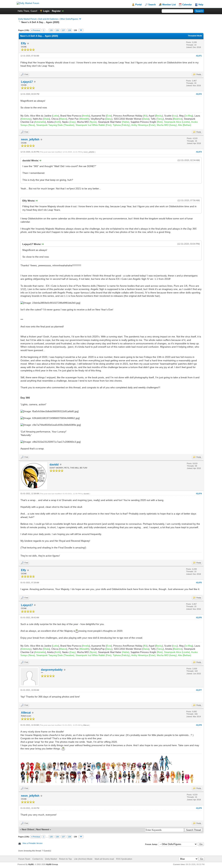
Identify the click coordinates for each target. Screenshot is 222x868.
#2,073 (199, 152)
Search (152, 4)
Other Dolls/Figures (69, 19)
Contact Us (37, 859)
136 (57, 30)
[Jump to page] (81, 30)
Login (46, 11)
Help (200, 4)
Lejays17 (27, 81)
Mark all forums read (104, 859)
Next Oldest (28, 829)
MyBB (31, 864)
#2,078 (199, 725)
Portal (138, 4)
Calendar (187, 4)
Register (56, 11)
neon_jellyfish (30, 139)
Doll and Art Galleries (48, 19)
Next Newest (42, 829)
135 (51, 30)
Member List (169, 4)
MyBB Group (52, 864)
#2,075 (199, 582)
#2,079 (199, 808)
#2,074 (199, 494)
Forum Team (24, 859)
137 (63, 30)
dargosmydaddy (52, 669)
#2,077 (199, 690)
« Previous (35, 30)
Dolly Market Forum (27, 19)
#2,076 (199, 617)
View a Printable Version (32, 843)
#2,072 (199, 94)
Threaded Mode (195, 36)
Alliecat (26, 712)
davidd (54, 464)
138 (69, 30)
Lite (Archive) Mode (83, 859)
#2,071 (199, 56)
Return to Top (65, 859)
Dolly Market (51, 859)
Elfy (23, 43)
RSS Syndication (124, 859)
